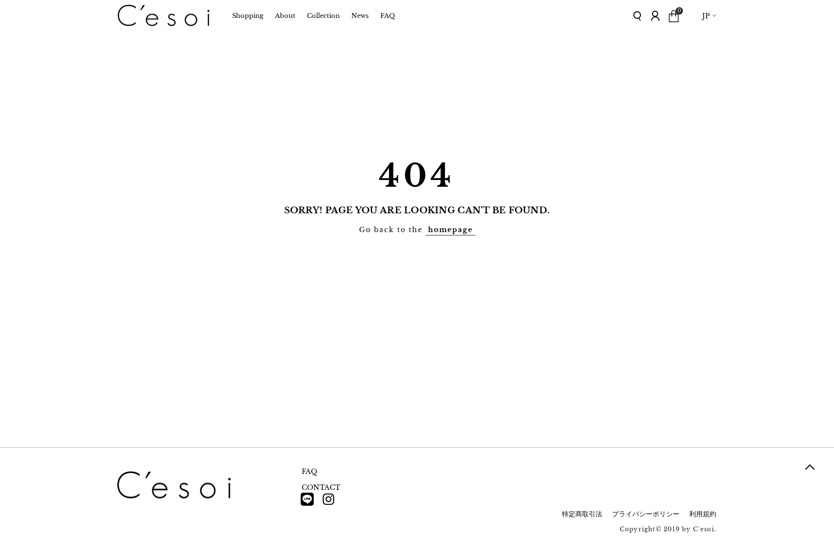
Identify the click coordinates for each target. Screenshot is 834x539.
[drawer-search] (637, 16)
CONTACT (321, 487)
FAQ (309, 471)
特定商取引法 (582, 514)
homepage (450, 229)
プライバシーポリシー (646, 514)
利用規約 (702, 514)
